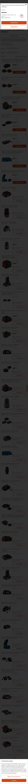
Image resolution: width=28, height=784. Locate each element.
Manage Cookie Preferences (14, 776)
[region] (14, 771)
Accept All (14, 780)
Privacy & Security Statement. (11, 773)
